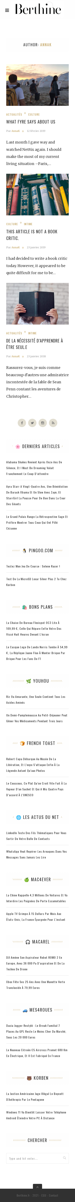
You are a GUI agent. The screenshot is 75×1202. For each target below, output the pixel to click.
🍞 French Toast (37, 743)
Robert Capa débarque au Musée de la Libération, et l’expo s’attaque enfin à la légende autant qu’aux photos (33, 765)
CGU (43, 1195)
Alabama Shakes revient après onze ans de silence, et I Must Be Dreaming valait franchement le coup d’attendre (34, 468)
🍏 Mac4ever (37, 879)
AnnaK (15, 130)
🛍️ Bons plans (37, 607)
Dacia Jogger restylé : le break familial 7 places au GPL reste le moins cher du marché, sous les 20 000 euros (36, 1031)
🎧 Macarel (37, 941)
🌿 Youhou (37, 681)
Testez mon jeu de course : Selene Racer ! (33, 566)
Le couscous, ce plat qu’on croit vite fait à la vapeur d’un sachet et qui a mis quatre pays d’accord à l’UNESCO (36, 789)
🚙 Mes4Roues (37, 1010)
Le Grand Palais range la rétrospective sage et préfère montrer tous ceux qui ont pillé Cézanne (37, 522)
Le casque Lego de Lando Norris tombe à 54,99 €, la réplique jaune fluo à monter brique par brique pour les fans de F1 (37, 653)
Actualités (14, 114)
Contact (53, 1195)
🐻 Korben (38, 1078)
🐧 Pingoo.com (37, 550)
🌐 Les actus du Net (37, 817)
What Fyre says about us (30, 122)
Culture (34, 114)
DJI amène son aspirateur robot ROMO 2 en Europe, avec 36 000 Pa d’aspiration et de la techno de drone (35, 963)
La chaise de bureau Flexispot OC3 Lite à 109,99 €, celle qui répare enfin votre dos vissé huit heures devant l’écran (33, 628)
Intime (28, 224)
